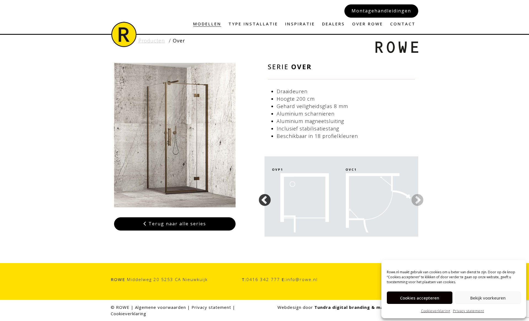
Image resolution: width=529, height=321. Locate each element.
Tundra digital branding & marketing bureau (366, 307)
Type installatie (253, 23)
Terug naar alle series (176, 224)
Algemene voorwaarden (160, 307)
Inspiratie (300, 23)
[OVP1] (304, 202)
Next (412, 196)
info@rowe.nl (302, 279)
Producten (151, 40)
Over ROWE (367, 23)
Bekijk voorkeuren (488, 298)
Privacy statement (468, 311)
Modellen (207, 23)
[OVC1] (378, 202)
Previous (263, 196)
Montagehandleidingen (381, 11)
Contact (402, 23)
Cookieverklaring (435, 311)
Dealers (333, 23)
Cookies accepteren (419, 298)
